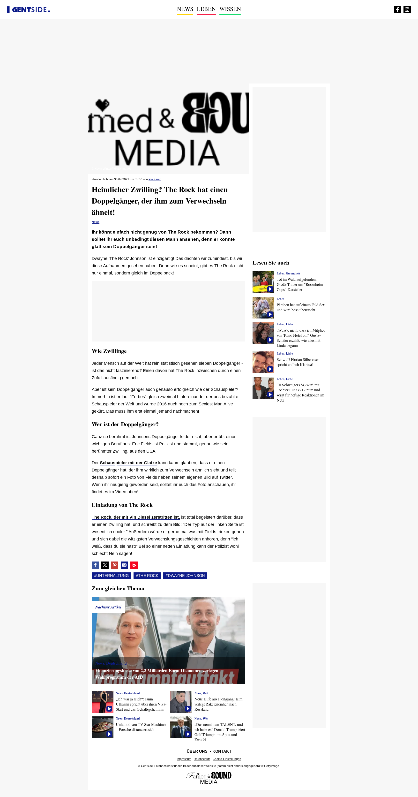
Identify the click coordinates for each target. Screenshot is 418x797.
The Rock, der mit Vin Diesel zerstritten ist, (136, 517)
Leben (206, 9)
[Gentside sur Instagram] (407, 9)
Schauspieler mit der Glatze (128, 462)
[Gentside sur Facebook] (397, 9)
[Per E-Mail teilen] (124, 565)
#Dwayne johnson (185, 576)
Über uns (197, 751)
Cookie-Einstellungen (227, 759)
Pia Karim (155, 179)
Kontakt (221, 751)
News (185, 9)
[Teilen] (114, 565)
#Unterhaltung (111, 576)
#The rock (147, 576)
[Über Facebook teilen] (95, 565)
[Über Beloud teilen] (134, 565)
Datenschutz (202, 759)
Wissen (230, 9)
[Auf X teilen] (105, 565)
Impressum (184, 759)
